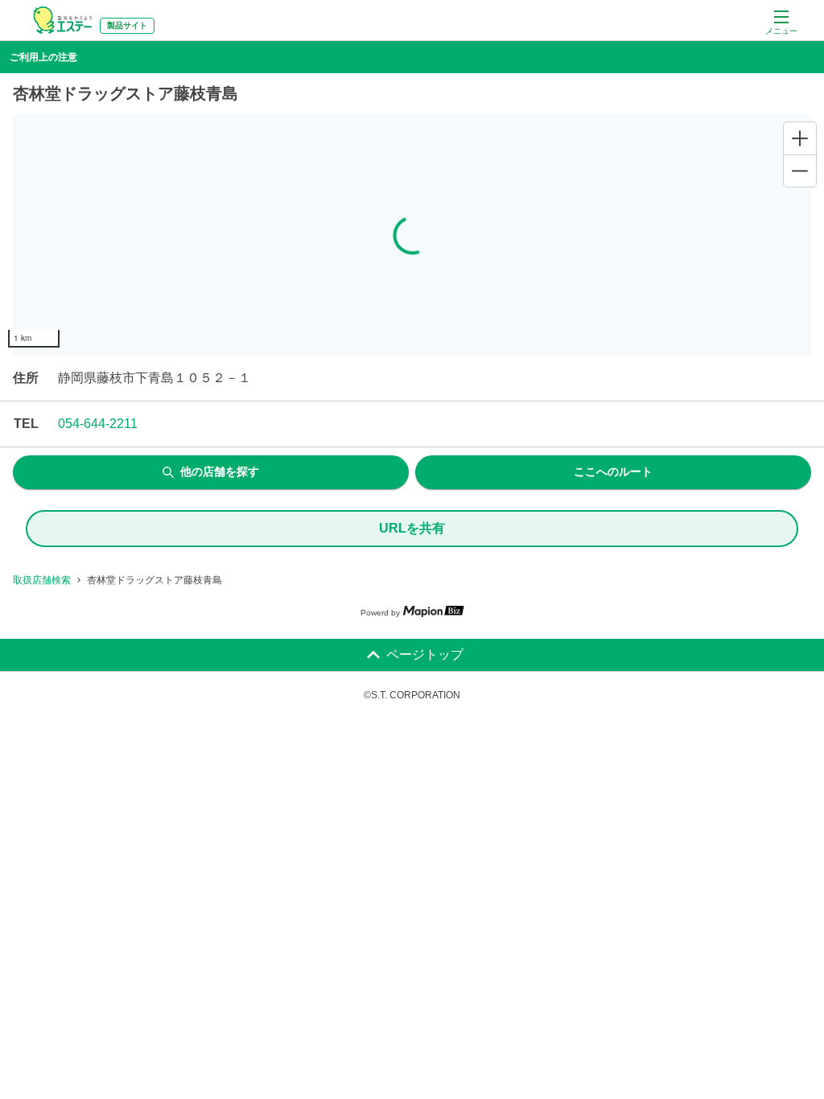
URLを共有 (412, 528)
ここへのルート (613, 471)
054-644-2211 (98, 423)
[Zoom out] (800, 170)
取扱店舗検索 (42, 580)
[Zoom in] (800, 138)
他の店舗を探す (219, 471)
